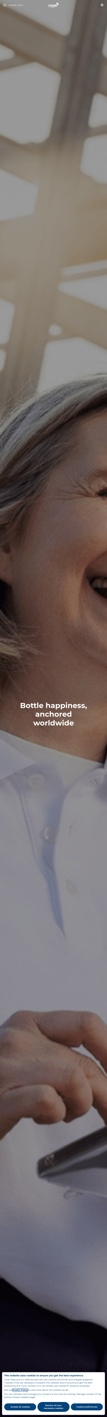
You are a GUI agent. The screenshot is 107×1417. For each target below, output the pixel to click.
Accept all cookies (20, 1407)
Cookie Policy (20, 1390)
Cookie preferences (86, 1407)
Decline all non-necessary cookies (53, 1406)
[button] (102, 5)
